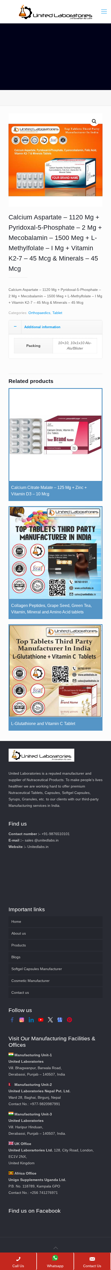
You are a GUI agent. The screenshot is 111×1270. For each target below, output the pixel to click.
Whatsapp (55, 1266)
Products (18, 945)
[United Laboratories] (55, 12)
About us (18, 933)
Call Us (18, 1266)
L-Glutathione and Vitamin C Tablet (43, 723)
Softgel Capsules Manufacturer (36, 969)
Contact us (20, 992)
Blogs (15, 957)
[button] (94, 121)
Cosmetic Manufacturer (30, 981)
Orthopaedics (39, 313)
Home (16, 921)
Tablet (57, 313)
